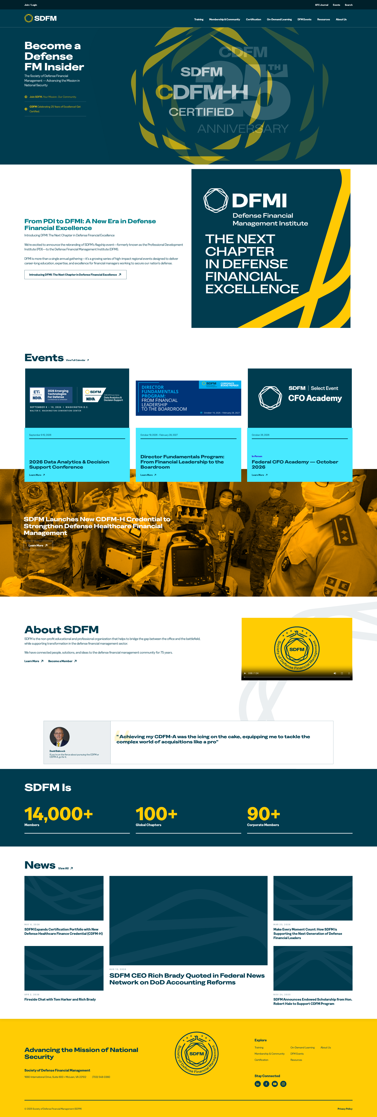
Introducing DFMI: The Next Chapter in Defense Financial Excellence (73, 274)
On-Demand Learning (279, 19)
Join (26, 4)
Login (34, 4)
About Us (341, 19)
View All (63, 868)
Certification (253, 19)
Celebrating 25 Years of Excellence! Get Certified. (55, 109)
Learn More (36, 545)
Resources (323, 19)
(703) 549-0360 (101, 1077)
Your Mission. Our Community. (53, 96)
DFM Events (304, 19)
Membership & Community (224, 19)
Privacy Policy (345, 1108)
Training (198, 19)
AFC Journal (321, 4)
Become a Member (60, 661)
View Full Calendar (75, 360)
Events (336, 4)
